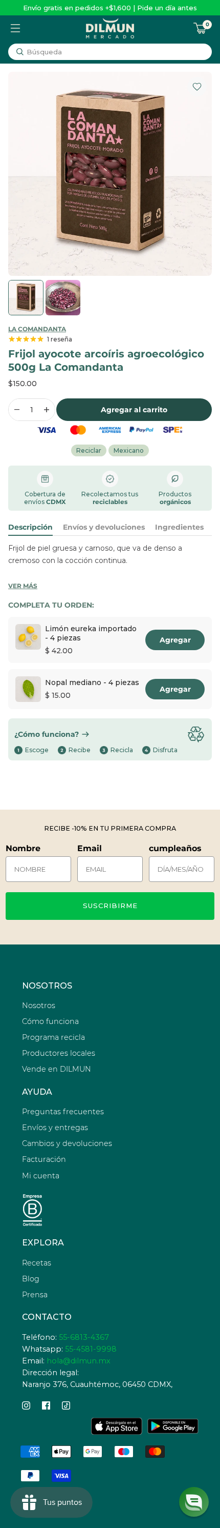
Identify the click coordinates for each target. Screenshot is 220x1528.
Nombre (23, 848)
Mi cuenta (40, 1175)
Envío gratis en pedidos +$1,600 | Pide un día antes (110, 8)
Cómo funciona (50, 1021)
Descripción (30, 527)
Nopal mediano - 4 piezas (92, 682)
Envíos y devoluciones (104, 527)
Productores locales (58, 1053)
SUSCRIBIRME (110, 905)
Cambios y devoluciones (67, 1143)
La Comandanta (37, 329)
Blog (30, 1278)
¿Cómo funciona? (46, 734)
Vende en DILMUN (56, 1069)
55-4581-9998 (91, 1349)
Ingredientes (179, 527)
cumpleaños (175, 848)
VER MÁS (22, 586)
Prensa (35, 1294)
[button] (194, 1502)
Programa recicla (53, 1037)
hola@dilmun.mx (79, 1360)
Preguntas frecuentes (63, 1111)
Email (89, 848)
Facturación (44, 1159)
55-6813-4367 (84, 1337)
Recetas (36, 1263)
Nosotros (38, 1005)
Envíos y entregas (55, 1127)
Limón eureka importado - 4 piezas (91, 633)
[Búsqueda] (20, 51)
